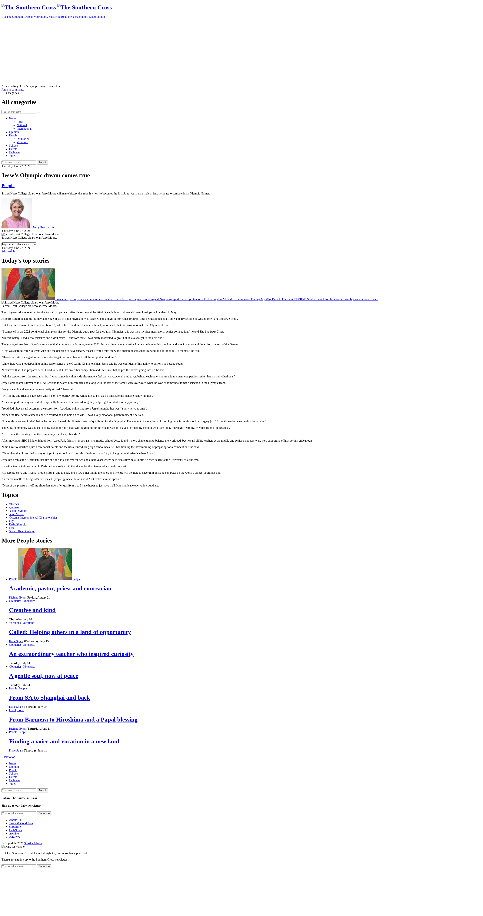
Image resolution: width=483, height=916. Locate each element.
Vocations (22, 142)
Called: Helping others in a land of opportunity (70, 632)
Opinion (14, 132)
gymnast (14, 507)
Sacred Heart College (22, 531)
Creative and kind (32, 610)
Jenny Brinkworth (43, 227)
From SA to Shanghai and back (49, 697)
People (13, 135)
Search (42, 162)
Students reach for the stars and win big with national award (342, 299)
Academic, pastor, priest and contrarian (79, 299)
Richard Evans (18, 597)
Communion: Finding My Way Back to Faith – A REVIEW (270, 299)
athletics (14, 504)
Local (20, 121)
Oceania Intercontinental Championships (33, 517)
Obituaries (23, 138)
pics (11, 527)
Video (12, 155)
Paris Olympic (17, 524)
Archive (14, 833)
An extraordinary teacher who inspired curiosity (71, 653)
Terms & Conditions (21, 823)
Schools (13, 145)
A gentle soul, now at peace (43, 675)
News (12, 118)
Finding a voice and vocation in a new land (64, 741)
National (22, 125)
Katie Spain (16, 641)
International (24, 128)
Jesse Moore (16, 514)
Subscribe (15, 826)
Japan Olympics (18, 510)
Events (13, 149)
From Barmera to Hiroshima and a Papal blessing (73, 719)
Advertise (15, 836)
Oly (11, 521)
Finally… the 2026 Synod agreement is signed (131, 299)
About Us (15, 819)
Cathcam (14, 152)
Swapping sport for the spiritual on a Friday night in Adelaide (196, 299)
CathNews (15, 830)
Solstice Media (33, 843)
